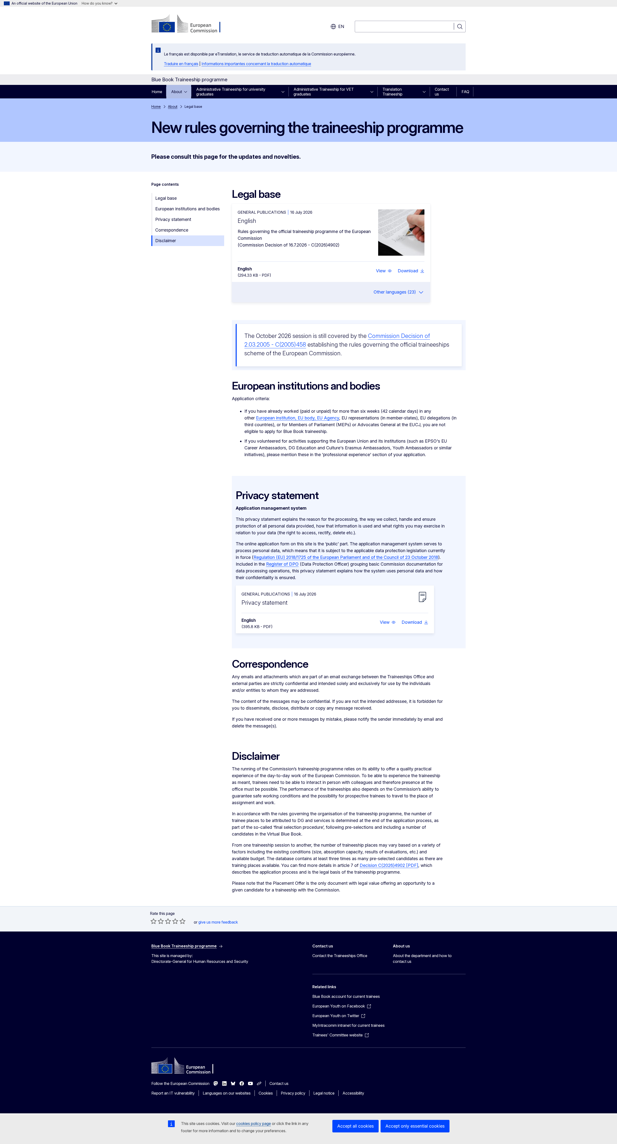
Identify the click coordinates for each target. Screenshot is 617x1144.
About (176, 91)
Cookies (266, 1093)
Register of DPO (282, 564)
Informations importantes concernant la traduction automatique (256, 63)
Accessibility (353, 1093)
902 (401, 865)
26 (390, 865)
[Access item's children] (187, 91)
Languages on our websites (227, 1093)
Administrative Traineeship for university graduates (230, 91)
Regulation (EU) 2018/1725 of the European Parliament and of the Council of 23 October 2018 (346, 557)
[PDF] (411, 865)
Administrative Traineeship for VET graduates (324, 91)
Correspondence (171, 230)
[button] (384, 270)
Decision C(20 (374, 865)
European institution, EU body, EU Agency (297, 417)
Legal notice (324, 1093)
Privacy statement (173, 219)
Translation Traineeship (392, 91)
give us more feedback (218, 922)
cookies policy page (253, 1123)
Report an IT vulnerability (173, 1093)
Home (157, 91)
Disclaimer (165, 240)
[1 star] (153, 921)
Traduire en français (181, 63)
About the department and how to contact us (422, 958)
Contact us (442, 91)
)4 (395, 865)
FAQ (465, 91)
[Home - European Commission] (190, 24)
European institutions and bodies (187, 208)
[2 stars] (157, 921)
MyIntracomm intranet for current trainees (348, 1025)
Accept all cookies (355, 1126)
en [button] (341, 26)
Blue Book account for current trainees (346, 996)
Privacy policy (293, 1093)
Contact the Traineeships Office (339, 955)
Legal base (166, 198)
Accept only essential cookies (415, 1126)
